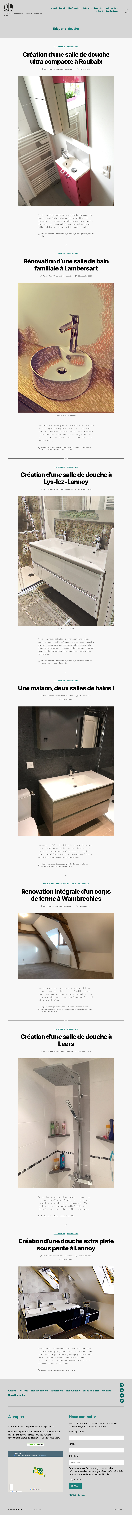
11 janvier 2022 (84, 69)
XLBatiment (18, 1509)
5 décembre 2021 (84, 906)
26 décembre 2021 (85, 276)
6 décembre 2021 (84, 696)
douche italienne (60, 234)
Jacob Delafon (64, 1216)
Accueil (54, 8)
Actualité (99, 11)
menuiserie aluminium (55, 1009)
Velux (73, 1216)
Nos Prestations (74, 8)
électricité (70, 234)
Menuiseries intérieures (83, 661)
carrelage (44, 234)
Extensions (87, 8)
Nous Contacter (112, 11)
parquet (66, 1009)
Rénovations (99, 8)
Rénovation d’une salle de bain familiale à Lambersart (66, 264)
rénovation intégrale (84, 1009)
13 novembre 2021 (85, 1256)
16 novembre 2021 (85, 1051)
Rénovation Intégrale (66, 884)
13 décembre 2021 (85, 489)
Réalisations (59, 47)
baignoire (44, 447)
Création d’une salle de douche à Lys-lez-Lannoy (66, 478)
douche (51, 234)
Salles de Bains (112, 8)
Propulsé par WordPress (33, 1509)
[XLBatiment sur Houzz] (35, 1444)
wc (70, 449)
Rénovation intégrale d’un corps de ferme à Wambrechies (66, 895)
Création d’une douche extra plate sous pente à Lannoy (66, 1244)
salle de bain (51, 449)
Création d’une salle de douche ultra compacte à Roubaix (66, 58)
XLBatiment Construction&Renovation (60, 69)
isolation (44, 1009)
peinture (84, 234)
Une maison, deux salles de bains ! (66, 688)
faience (77, 234)
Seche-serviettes (62, 449)
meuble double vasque (49, 663)
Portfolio (62, 8)
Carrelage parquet (62, 864)
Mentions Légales (77, 1495)
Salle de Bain (72, 47)
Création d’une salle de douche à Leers (66, 1040)
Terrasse (53, 1011)
